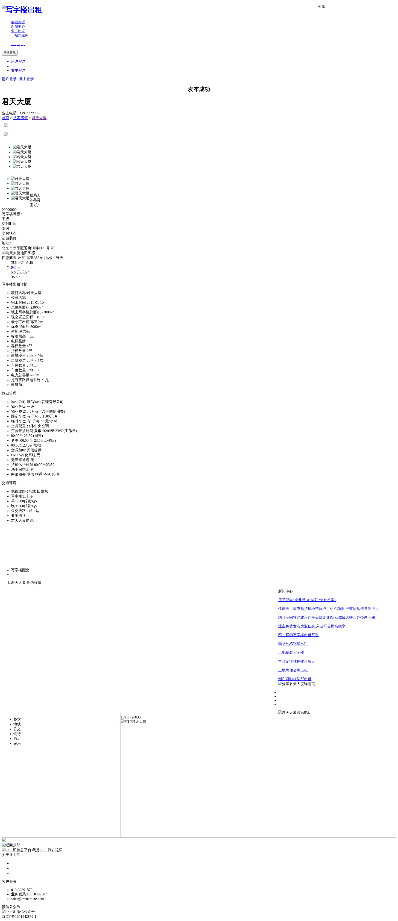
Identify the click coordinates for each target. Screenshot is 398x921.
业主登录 (18, 70)
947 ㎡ (16, 267)
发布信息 (18, 868)
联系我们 (18, 873)
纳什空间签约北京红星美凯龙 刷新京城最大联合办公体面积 (326, 617)
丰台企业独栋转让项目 (296, 661)
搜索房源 (20, 118)
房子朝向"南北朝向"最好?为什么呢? (307, 600)
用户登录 (18, 61)
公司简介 (18, 863)
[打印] (133, 722)
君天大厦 (39, 118)
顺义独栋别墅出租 (293, 644)
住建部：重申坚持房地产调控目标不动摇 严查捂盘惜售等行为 (328, 609)
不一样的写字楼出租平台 (298, 635)
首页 (5, 118)
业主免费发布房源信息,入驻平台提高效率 (311, 626)
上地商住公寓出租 (293, 670)
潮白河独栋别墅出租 (294, 679)
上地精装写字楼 (291, 652)
